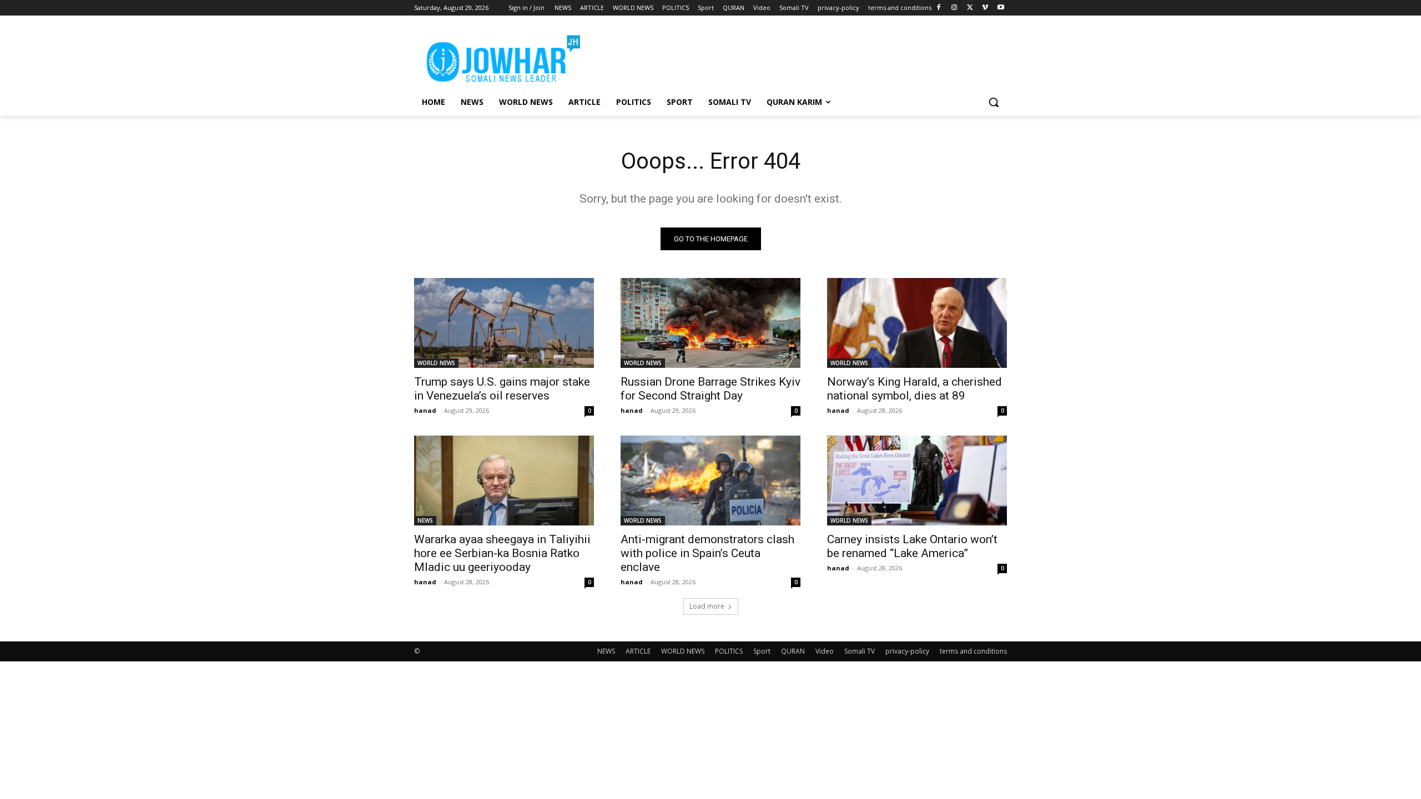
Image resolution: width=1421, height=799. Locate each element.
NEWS (425, 520)
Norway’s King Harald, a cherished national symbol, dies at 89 (914, 388)
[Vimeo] (985, 8)
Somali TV (859, 651)
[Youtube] (1000, 8)
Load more (706, 606)
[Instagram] (954, 8)
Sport (761, 651)
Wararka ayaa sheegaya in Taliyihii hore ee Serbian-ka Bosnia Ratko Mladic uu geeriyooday (502, 553)
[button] (993, 102)
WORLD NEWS (436, 363)
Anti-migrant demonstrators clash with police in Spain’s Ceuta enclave (707, 553)
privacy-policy (907, 651)
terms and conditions (973, 651)
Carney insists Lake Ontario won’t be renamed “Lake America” (912, 546)
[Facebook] (939, 8)
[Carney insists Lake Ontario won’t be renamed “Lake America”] (917, 480)
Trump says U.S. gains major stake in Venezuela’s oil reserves (502, 388)
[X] (970, 8)
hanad (425, 410)
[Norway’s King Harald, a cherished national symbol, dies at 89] (917, 323)
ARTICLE (638, 651)
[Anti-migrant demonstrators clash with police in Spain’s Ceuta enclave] (710, 480)
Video (824, 651)
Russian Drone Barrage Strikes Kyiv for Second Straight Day (710, 388)
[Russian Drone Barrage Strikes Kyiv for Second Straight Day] (710, 323)
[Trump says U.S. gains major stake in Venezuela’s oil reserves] (504, 323)
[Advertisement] (794, 56)
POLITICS (729, 651)
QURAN (793, 651)
